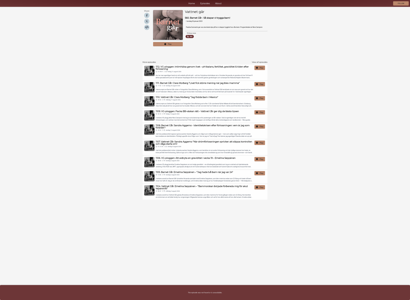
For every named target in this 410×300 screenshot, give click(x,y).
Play (170, 44)
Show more (192, 33)
